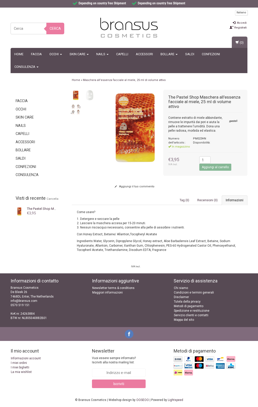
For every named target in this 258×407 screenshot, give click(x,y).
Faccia (36, 54)
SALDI (189, 54)
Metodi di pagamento (188, 306)
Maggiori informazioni (107, 292)
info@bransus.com (24, 301)
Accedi (241, 22)
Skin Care (78, 54)
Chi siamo (181, 288)
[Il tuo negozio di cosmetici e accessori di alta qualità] (129, 27)
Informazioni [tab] (234, 200)
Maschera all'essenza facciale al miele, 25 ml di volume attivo (124, 80)
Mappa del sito (184, 320)
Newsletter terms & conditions (113, 288)
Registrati (240, 27)
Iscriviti (118, 384)
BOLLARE (167, 54)
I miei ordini (19, 363)
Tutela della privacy (187, 301)
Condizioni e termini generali (194, 292)
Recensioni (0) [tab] (207, 200)
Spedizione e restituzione (191, 310)
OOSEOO (142, 400)
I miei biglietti (20, 367)
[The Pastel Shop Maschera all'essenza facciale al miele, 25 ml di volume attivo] (76, 95)
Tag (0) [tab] (184, 200)
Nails (101, 54)
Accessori (144, 54)
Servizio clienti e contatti (191, 315)
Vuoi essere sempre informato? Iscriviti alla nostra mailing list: (114, 360)
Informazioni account (26, 358)
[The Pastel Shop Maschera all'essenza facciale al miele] (19, 211)
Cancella (52, 198)
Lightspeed (175, 400)
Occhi (54, 54)
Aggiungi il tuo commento (136, 186)
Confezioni (211, 54)
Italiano (241, 12)
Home (18, 54)
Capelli (122, 54)
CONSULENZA (25, 67)
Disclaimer (181, 297)
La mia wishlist (21, 372)
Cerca (55, 28)
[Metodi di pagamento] (205, 366)
